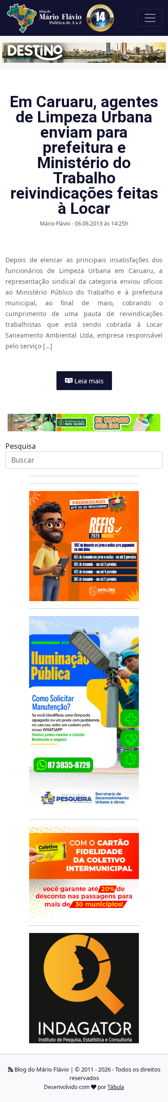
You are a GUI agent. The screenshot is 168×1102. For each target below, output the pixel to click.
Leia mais (88, 380)
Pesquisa (20, 446)
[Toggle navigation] (150, 18)
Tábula (116, 1087)
